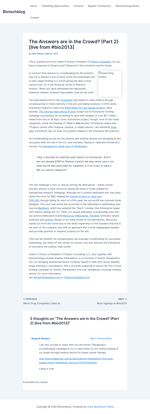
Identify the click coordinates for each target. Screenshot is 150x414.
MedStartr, (44, 208)
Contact (34, 17)
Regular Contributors (99, 5)
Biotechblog (14, 11)
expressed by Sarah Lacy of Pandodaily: (65, 146)
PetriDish (95, 215)
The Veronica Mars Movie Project (57, 111)
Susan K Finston (40, 338)
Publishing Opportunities (55, 5)
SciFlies (49, 219)
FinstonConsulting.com (77, 277)
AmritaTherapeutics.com (46, 277)
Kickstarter (67, 100)
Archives (78, 5)
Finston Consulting (100, 61)
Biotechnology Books (127, 5)
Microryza (68, 215)
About (33, 5)
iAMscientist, (82, 215)
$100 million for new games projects (85, 107)
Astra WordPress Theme (100, 406)
